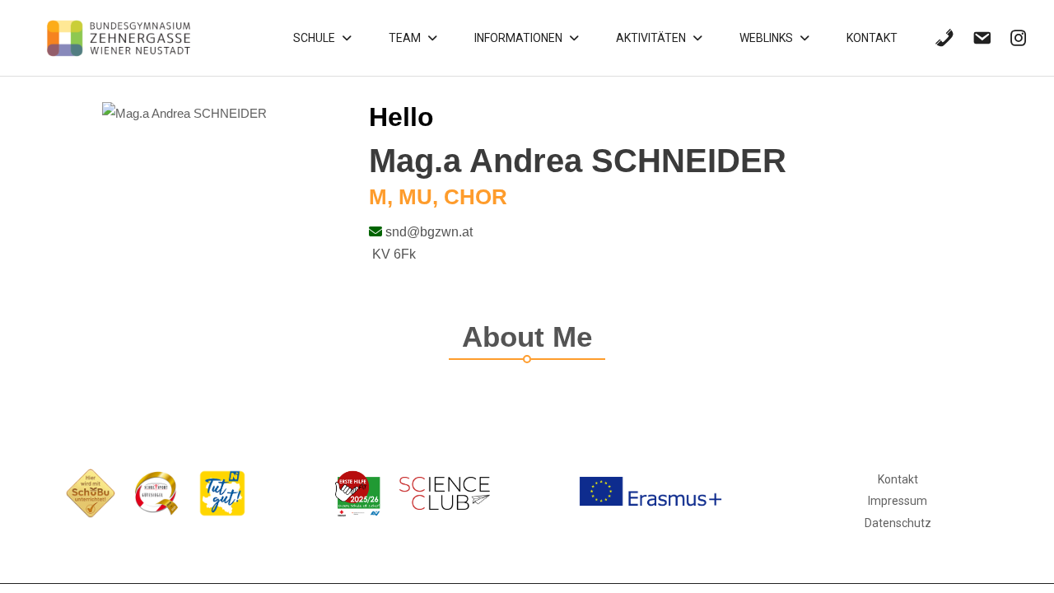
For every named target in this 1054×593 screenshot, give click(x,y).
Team (405, 37)
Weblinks (766, 37)
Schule (314, 37)
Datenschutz (898, 523)
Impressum (897, 500)
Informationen (518, 37)
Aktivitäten (651, 37)
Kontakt (872, 37)
